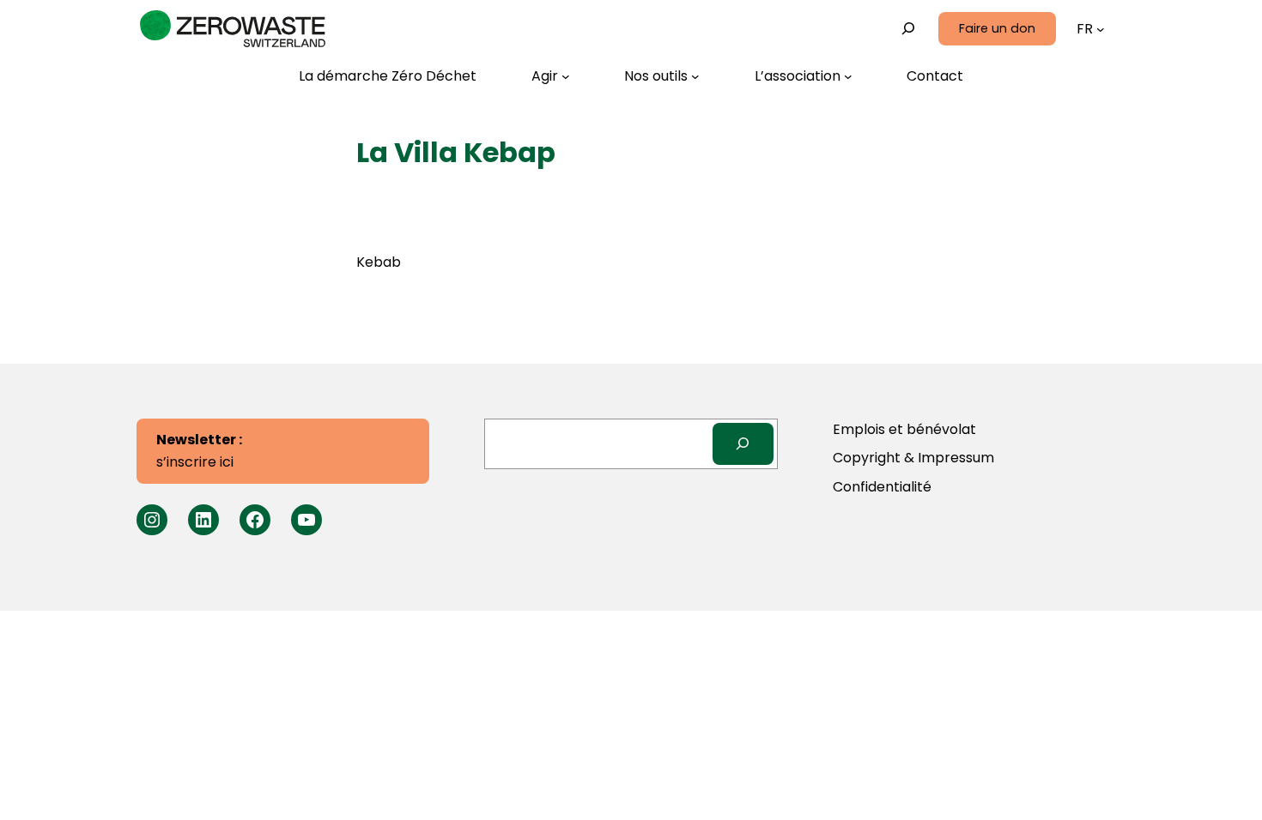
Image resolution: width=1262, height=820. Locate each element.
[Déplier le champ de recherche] (908, 29)
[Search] (743, 444)
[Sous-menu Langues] (1100, 29)
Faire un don (997, 28)
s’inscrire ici (199, 451)
